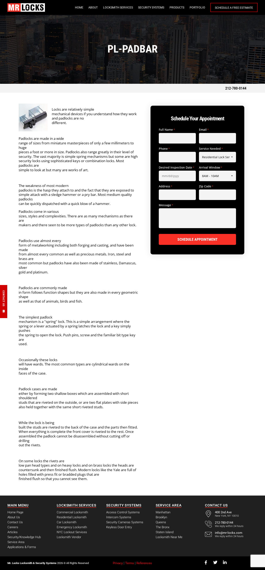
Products (177, 7)
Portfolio (197, 7)
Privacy (118, 563)
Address (165, 186)
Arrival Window (210, 167)
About (93, 7)
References (144, 563)
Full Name (167, 129)
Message (166, 205)
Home (79, 7)
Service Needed (211, 148)
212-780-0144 (235, 88)
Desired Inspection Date (176, 167)
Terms (129, 563)
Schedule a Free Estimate (234, 7)
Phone (164, 148)
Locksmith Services (118, 7)
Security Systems (151, 7)
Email (204, 129)
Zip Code (206, 186)
